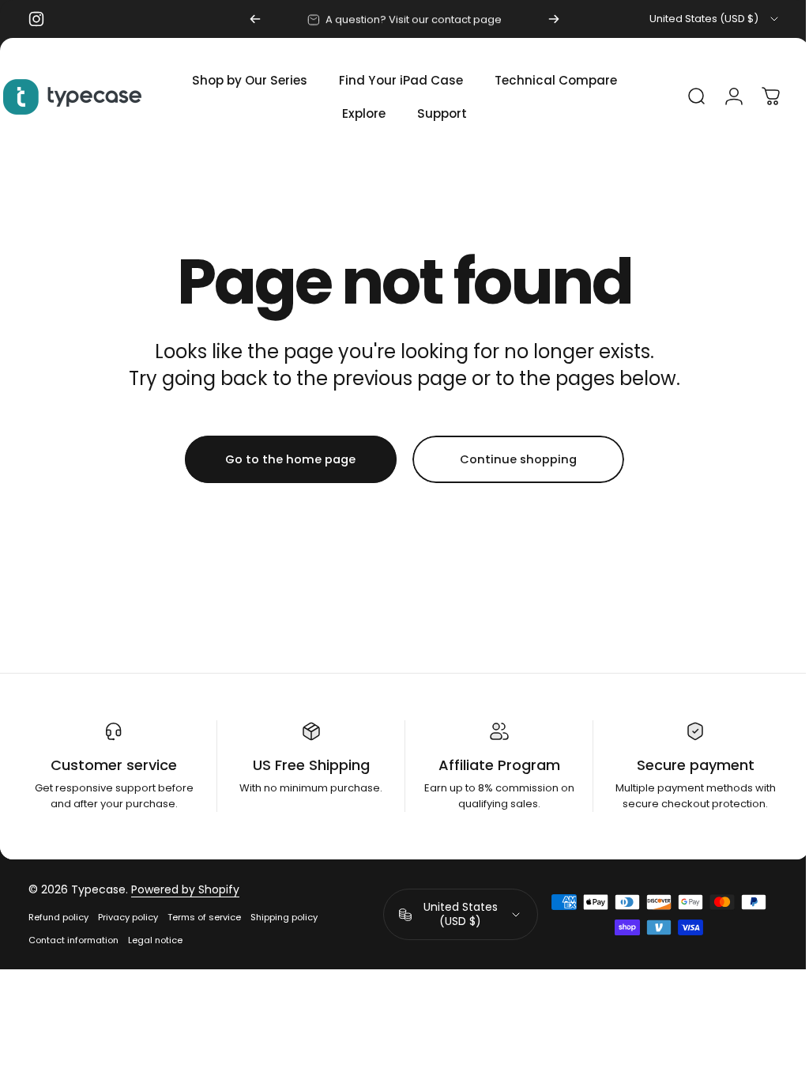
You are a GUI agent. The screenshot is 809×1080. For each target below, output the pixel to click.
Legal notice (155, 940)
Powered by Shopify (185, 889)
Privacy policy (128, 917)
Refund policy (58, 917)
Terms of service (204, 917)
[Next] (553, 19)
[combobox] (715, 19)
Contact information (73, 940)
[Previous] (255, 19)
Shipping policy (284, 917)
